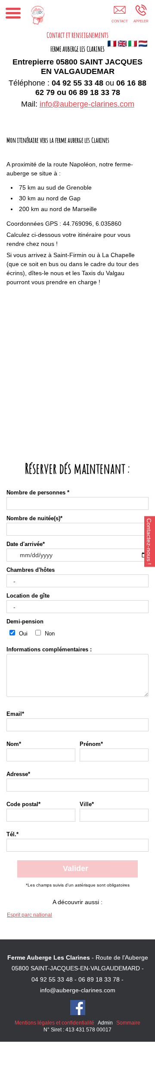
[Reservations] (119, 16)
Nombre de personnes (37, 493)
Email (15, 714)
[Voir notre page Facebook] (77, 1007)
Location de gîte (28, 596)
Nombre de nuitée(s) (34, 518)
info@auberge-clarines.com (87, 104)
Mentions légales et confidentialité (54, 1023)
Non (49, 634)
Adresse (18, 774)
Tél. (12, 834)
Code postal (23, 804)
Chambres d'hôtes (30, 570)
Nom (13, 744)
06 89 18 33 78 (99, 979)
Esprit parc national (29, 915)
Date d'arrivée (25, 544)
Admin (105, 1023)
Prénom (91, 744)
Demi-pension (24, 622)
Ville (87, 804)
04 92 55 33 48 (52, 979)
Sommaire (128, 1023)
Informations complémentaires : (49, 650)
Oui (22, 634)
